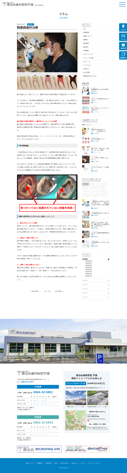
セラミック (86, 61)
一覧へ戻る (47, 291)
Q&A (55, 463)
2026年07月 (88, 263)
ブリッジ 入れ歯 (88, 58)
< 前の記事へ (34, 291)
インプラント (87, 65)
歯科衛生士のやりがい (90, 76)
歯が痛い (86, 47)
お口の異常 (86, 72)
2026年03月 (88, 271)
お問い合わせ (65, 463)
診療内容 (48, 463)
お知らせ (86, 68)
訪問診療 (86, 32)
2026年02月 (88, 274)
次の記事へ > (59, 291)
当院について (30, 463)
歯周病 (85, 39)
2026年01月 (88, 276)
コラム (82, 463)
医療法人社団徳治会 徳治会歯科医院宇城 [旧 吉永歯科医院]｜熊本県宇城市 (18, 4)
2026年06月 (88, 265)
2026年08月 (88, 261)
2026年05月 (88, 267)
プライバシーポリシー (94, 463)
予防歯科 (86, 50)
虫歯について (87, 36)
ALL (84, 29)
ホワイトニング (88, 54)
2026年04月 (88, 269)
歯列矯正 (86, 43)
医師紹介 (39, 463)
